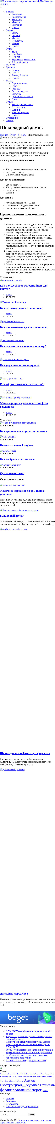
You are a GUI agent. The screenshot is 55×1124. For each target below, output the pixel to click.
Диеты (15, 33)
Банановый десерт (11, 515)
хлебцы (45, 1091)
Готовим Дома (31, 1076)
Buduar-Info (10, 1074)
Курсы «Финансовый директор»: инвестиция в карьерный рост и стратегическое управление (29, 1051)
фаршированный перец (21, 1089)
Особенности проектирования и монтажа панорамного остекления (26, 1056)
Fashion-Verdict (29, 1074)
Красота (10, 11)
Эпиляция (17, 25)
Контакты (11, 1101)
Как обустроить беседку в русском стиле (26, 1060)
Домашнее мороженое (14, 993)
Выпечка (16, 94)
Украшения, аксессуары (23, 59)
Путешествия (18, 107)
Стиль (9, 48)
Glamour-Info (49, 1074)
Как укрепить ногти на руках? (19, 365)
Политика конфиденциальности (22, 1106)
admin (9, 294)
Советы (9, 120)
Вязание (16, 70)
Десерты (16, 88)
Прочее (15, 27)
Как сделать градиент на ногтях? (21, 308)
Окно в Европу (10, 1081)
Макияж (16, 22)
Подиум (16, 56)
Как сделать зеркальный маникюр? (23, 346)
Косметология (19, 17)
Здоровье (10, 30)
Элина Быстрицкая (17, 1082)
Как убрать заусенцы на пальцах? (22, 384)
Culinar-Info (19, 1074)
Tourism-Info (21, 1076)
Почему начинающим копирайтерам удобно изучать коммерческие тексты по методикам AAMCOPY (28, 1044)
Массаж (16, 38)
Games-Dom (39, 1074)
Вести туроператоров (22, 104)
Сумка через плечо (12, 473)
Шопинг (16, 110)
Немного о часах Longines (16, 445)
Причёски (17, 54)
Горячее (16, 86)
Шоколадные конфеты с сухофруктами (25, 753)
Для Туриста (41, 1076)
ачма (24, 1086)
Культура (10, 64)
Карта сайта (12, 1104)
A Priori (2, 1074)
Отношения (12, 117)
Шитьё (15, 72)
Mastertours (4, 1076)
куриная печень (40, 1085)
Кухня (9, 80)
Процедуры (17, 41)
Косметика (17, 14)
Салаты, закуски (20, 91)
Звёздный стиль (20, 62)
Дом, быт (10, 67)
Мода (14, 51)
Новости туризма (20, 112)
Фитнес (15, 43)
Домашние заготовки (22, 96)
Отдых (9, 102)
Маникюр (17, 19)
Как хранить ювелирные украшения (23, 431)
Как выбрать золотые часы (17, 459)
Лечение (16, 35)
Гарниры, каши (19, 83)
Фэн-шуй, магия (20, 75)
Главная (10, 1098)
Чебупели (19, 1081)
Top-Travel (12, 1076)
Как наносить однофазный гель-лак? (24, 327)
